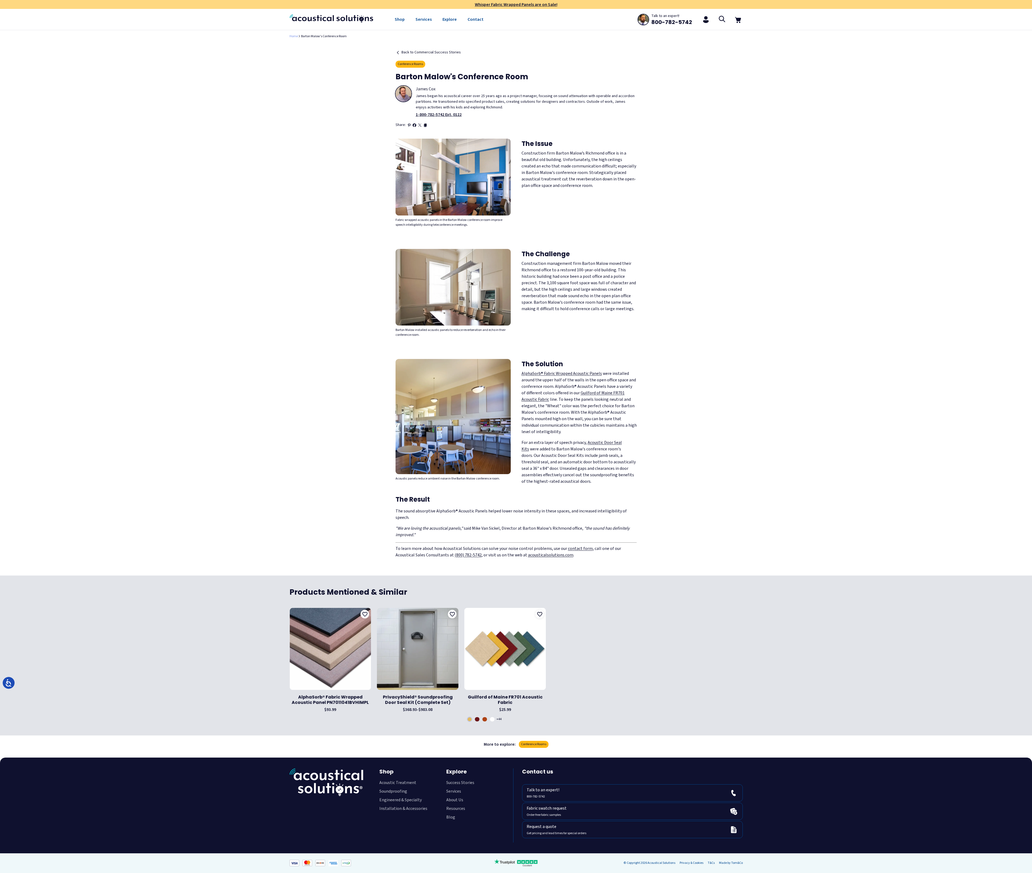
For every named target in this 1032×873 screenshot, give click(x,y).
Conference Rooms (410, 64)
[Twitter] (420, 125)
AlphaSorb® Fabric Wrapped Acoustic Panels (562, 373)
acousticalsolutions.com (550, 555)
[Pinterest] (409, 125)
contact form (580, 549)
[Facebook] (414, 125)
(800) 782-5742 (468, 555)
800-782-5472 (536, 781)
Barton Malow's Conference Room (324, 36)
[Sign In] (706, 19)
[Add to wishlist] (364, 614)
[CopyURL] (425, 125)
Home (293, 36)
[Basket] (738, 19)
